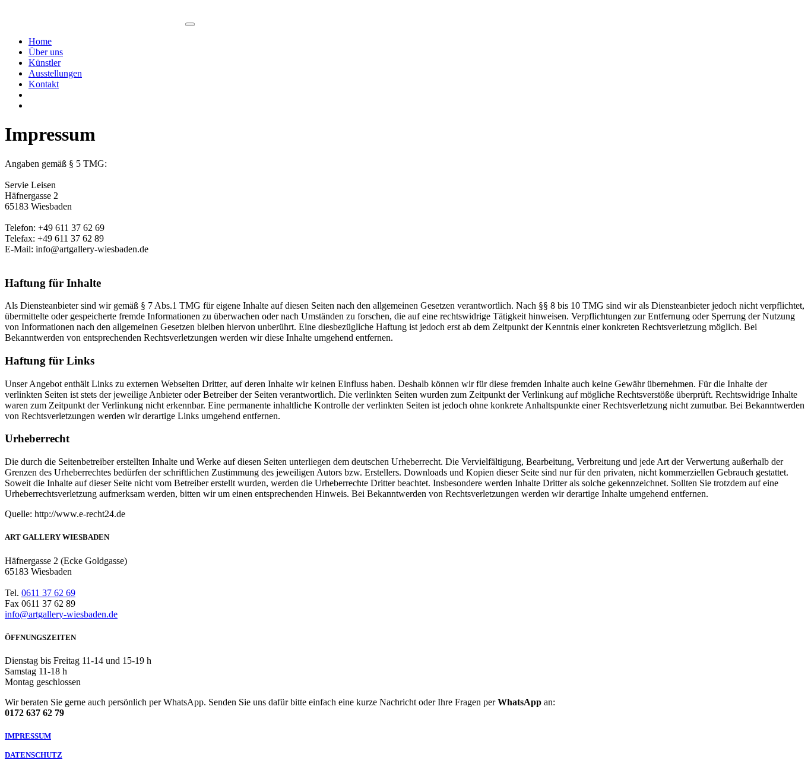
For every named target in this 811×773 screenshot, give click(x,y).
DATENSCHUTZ (33, 754)
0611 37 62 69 (48, 593)
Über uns (45, 52)
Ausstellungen (55, 73)
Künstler (44, 63)
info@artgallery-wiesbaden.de (61, 614)
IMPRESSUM (28, 735)
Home (40, 41)
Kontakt (43, 84)
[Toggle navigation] (190, 24)
